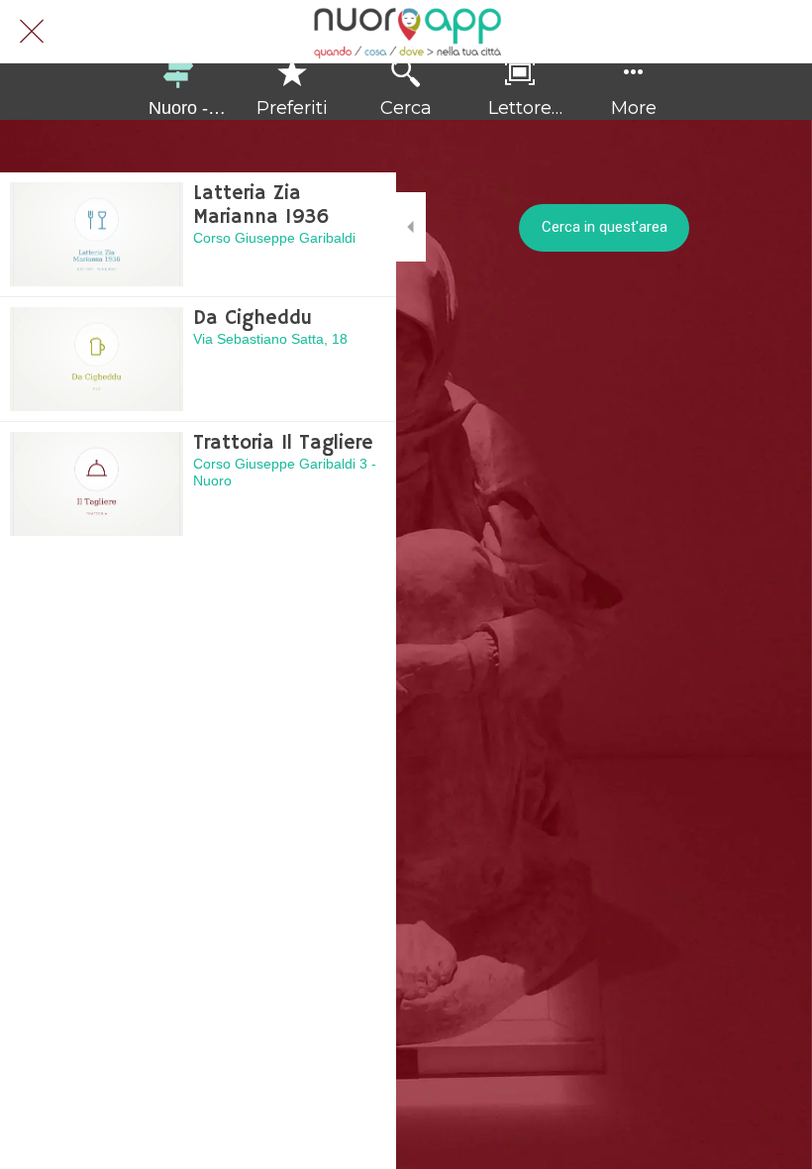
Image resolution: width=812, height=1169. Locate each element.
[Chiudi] (32, 32)
